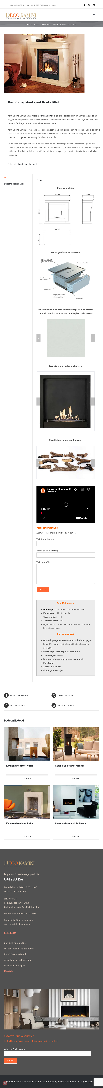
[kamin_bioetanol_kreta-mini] (51, 63)
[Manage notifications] (5, 1083)
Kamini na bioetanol (27, 164)
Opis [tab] (6, 177)
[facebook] (85, 5)
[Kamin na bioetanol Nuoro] (27, 744)
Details (28, 778)
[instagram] (89, 5)
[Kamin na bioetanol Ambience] (76, 802)
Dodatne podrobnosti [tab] (14, 183)
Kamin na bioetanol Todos (19, 823)
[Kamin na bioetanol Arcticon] (76, 744)
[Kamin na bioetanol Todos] (27, 802)
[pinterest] (94, 5)
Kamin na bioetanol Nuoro (19, 766)
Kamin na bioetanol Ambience (70, 823)
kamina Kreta (46, 115)
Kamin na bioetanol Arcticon (69, 766)
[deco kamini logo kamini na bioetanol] (22, 12)
